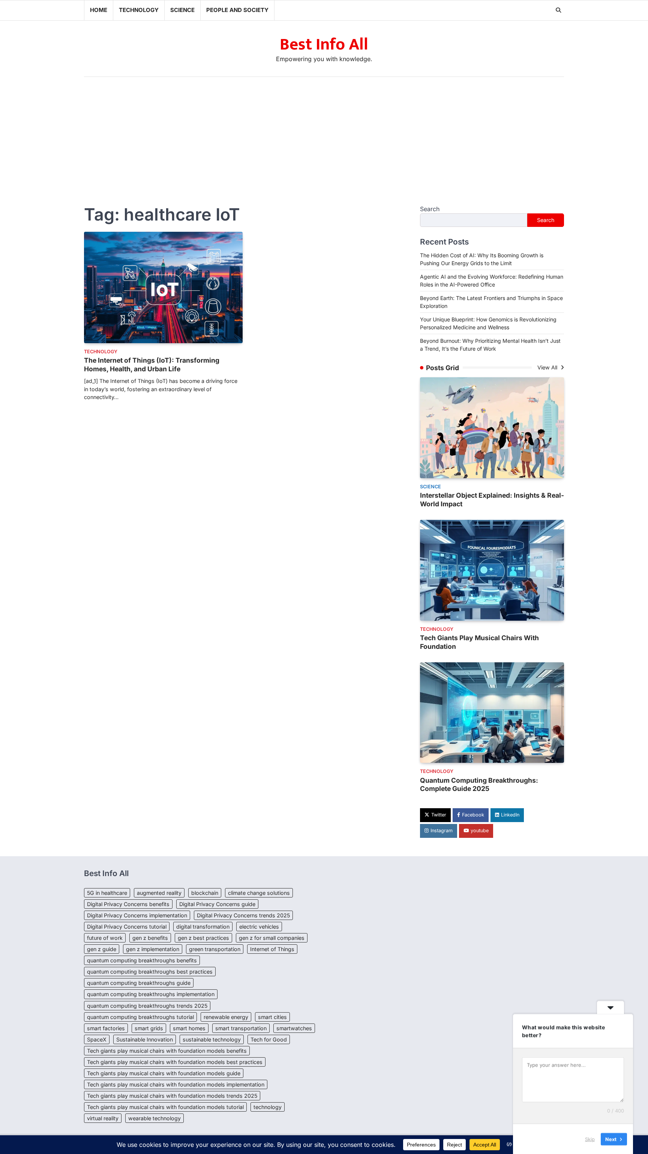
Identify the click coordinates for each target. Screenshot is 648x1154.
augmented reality (159, 893)
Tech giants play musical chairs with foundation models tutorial (165, 1107)
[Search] (558, 10)
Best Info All (324, 44)
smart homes (189, 1028)
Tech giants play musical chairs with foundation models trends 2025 (172, 1095)
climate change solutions (259, 893)
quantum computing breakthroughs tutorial (140, 1017)
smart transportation (241, 1028)
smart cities (272, 1017)
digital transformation (203, 926)
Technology (139, 10)
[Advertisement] (324, 133)
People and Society (237, 10)
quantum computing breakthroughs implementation (150, 994)
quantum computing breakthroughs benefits (142, 960)
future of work (105, 938)
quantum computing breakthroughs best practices (150, 971)
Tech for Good (268, 1039)
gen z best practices (203, 938)
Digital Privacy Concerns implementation (137, 915)
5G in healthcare (107, 893)
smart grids (149, 1028)
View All (548, 367)
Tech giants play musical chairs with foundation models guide (163, 1073)
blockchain (204, 893)
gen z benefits (150, 938)
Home (98, 10)
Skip (590, 1139)
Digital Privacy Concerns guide (217, 904)
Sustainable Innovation (144, 1039)
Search (430, 209)
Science (182, 10)
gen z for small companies (271, 938)
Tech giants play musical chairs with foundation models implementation (175, 1084)
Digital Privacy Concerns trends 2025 (243, 915)
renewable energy (226, 1017)
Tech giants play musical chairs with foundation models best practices (174, 1062)
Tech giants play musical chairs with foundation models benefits (167, 1050)
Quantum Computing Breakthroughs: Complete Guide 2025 (479, 784)
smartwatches (294, 1028)
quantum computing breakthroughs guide (138, 983)
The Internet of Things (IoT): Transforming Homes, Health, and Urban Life (151, 364)
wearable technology (154, 1118)
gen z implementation (152, 949)
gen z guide (101, 949)
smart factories (106, 1028)
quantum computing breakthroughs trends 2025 (147, 1005)
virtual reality (102, 1118)
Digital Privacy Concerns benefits (128, 904)
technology (268, 1107)
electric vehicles (259, 926)
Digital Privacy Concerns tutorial (126, 926)
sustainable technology (212, 1039)
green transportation (214, 949)
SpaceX (96, 1039)
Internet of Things (272, 949)
